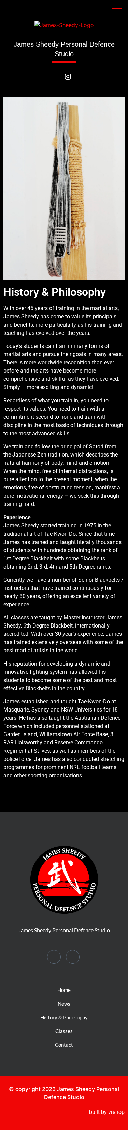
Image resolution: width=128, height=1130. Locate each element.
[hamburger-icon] (117, 8)
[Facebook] (56, 83)
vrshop (116, 1112)
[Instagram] (72, 80)
